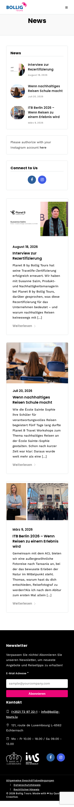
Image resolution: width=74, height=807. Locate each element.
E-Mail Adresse (16, 673)
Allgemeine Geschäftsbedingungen (30, 780)
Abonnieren (37, 693)
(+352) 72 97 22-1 (24, 712)
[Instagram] (42, 180)
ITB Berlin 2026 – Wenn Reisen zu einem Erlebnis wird (35, 541)
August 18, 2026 (25, 247)
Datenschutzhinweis (27, 785)
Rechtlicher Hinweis (26, 789)
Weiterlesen (22, 326)
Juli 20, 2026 (22, 391)
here (43, 147)
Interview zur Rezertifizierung (27, 256)
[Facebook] (32, 180)
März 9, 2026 (23, 529)
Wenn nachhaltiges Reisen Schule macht (32, 400)
